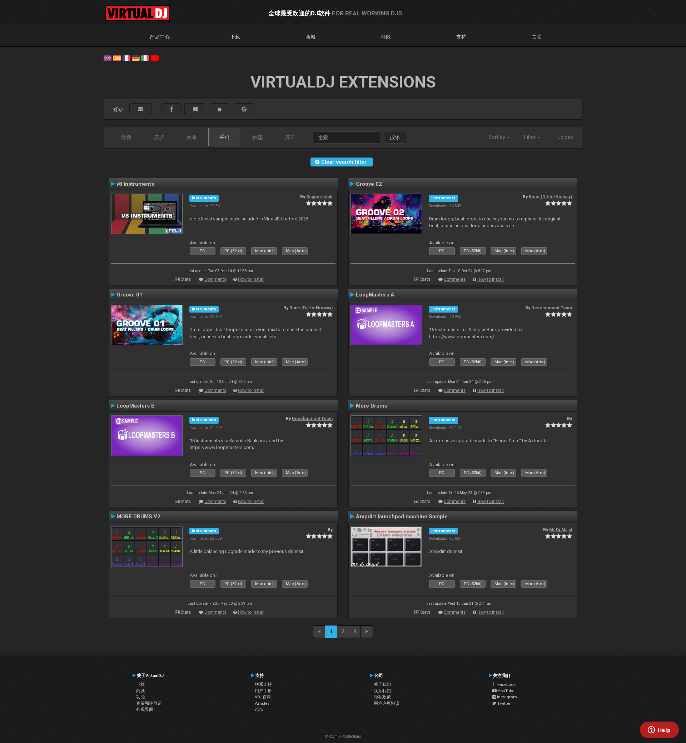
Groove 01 (129, 294)
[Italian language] (145, 57)
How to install (251, 279)
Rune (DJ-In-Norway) (550, 196)
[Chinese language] (155, 57)
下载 (235, 37)
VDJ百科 (263, 696)
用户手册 (263, 690)
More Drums (371, 406)
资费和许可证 (149, 703)
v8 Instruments (135, 184)
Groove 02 (369, 184)
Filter (530, 137)
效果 (192, 137)
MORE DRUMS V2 (138, 516)
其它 (290, 137)
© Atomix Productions (343, 736)
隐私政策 (382, 696)
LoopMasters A (375, 294)
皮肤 (159, 137)
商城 (310, 37)
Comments (215, 279)
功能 (140, 696)
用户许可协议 (386, 703)
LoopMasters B (135, 406)
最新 (126, 137)
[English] (107, 57)
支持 (461, 37)
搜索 (395, 137)
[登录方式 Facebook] (171, 109)
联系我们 (382, 690)
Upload (565, 137)
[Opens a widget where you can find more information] (659, 730)
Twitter (503, 703)
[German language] (136, 57)
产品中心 (160, 37)
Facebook (505, 684)
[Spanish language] (117, 57)
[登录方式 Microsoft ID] (195, 109)
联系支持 (263, 684)
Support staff (319, 196)
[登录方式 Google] (244, 109)
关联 (537, 37)
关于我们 (382, 684)
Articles (262, 703)
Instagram (506, 696)
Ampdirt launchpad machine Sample (402, 516)
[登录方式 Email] (140, 109)
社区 (386, 37)
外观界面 (144, 709)
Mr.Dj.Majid (560, 529)
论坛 (259, 709)
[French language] (126, 57)
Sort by (497, 137)
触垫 (257, 137)
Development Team (551, 307)
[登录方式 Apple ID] (219, 109)
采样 (224, 137)
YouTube (505, 690)
